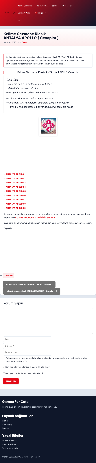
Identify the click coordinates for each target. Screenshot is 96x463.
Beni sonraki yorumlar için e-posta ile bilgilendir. (27, 367)
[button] (18, 19)
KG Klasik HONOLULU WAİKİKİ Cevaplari (35, 217)
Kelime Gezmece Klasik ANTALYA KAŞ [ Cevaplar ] (31, 284)
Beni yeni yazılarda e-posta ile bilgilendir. (24, 373)
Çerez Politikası (9, 444)
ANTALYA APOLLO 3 (16, 182)
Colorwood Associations (47, 6)
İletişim (5, 428)
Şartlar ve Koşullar (10, 448)
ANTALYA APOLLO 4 (16, 187)
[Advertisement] (48, 154)
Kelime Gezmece (25, 6)
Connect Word (24, 13)
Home (5, 421)
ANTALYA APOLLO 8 (16, 204)
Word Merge (67, 6)
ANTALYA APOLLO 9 (16, 208)
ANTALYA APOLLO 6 (16, 195)
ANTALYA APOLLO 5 (16, 191)
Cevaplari (9, 275)
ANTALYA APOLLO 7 (16, 199)
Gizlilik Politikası (9, 440)
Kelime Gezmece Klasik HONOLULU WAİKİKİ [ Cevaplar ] (30, 291)
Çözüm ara (7, 424)
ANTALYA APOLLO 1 (15, 174)
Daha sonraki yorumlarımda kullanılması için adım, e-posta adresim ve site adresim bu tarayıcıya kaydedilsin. (46, 359)
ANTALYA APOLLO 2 (16, 178)
